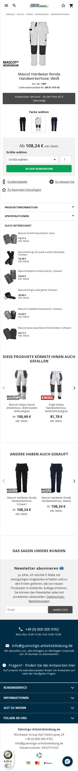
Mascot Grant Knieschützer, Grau (36, 233)
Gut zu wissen (15, 708)
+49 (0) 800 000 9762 (42, 629)
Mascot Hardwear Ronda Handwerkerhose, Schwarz (21, 501)
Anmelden (60, 609)
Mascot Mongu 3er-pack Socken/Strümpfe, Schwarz (41, 253)
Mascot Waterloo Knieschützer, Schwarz (40, 271)
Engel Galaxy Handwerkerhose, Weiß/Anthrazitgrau (56, 408)
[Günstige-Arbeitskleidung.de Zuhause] (39, 5)
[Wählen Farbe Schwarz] (23, 125)
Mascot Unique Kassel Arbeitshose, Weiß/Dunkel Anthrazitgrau (22, 408)
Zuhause (10, 14)
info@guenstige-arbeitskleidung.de (42, 645)
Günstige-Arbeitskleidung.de (39, 729)
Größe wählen (16, 152)
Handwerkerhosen (60, 14)
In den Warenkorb (39, 168)
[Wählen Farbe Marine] (54, 125)
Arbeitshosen (42, 14)
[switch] (8, 766)
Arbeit (30, 14)
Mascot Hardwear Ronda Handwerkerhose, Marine (56, 499)
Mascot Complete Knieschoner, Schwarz (40, 309)
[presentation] (72, 388)
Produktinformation (21, 207)
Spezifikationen (17, 216)
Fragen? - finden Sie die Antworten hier (42, 665)
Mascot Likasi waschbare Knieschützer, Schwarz (44, 328)
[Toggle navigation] (6, 5)
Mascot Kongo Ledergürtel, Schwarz (38, 290)
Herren (20, 14)
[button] (67, 761)
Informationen (16, 698)
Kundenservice (15, 688)
